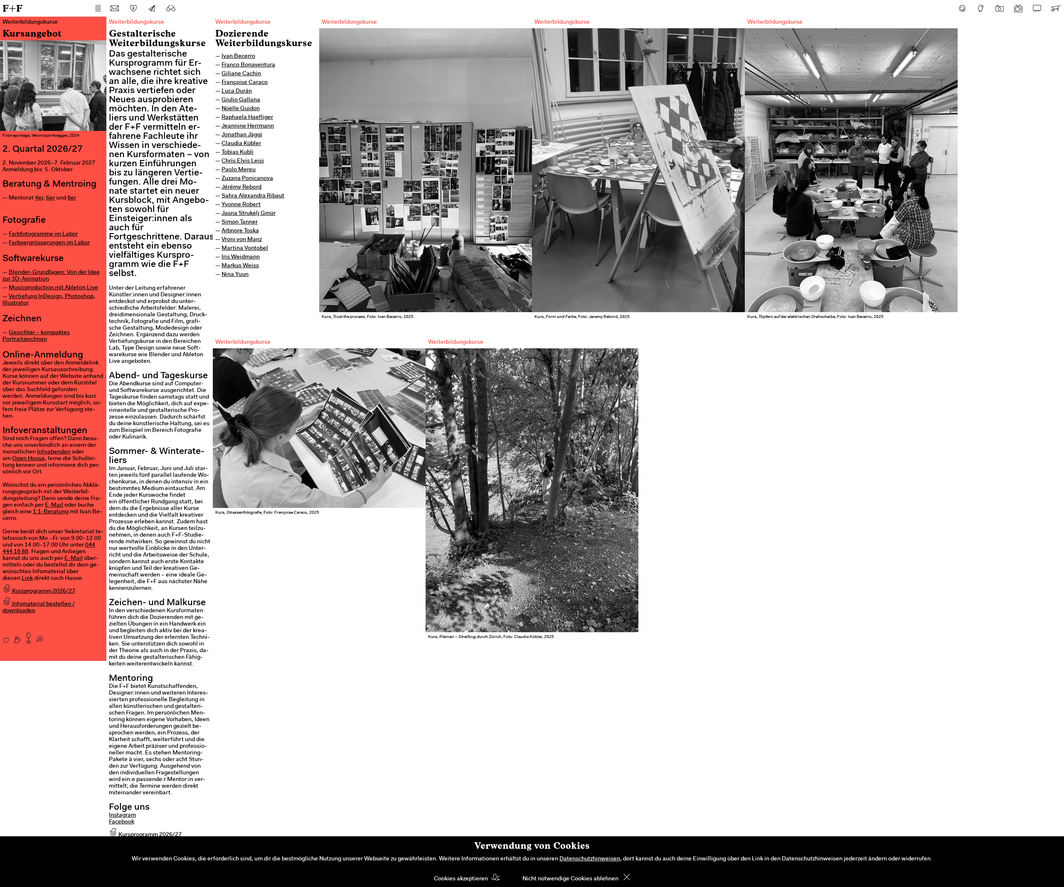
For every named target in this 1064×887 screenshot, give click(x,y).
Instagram (122, 815)
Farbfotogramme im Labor (43, 234)
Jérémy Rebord (241, 187)
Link (27, 578)
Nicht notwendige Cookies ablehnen (570, 879)
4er (39, 198)
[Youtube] (1018, 8)
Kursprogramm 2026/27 (43, 591)
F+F (12, 8)
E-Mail (54, 505)
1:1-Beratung (51, 512)
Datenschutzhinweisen (589, 859)
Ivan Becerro (238, 56)
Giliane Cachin (241, 74)
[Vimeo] (1037, 8)
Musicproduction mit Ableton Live (53, 288)
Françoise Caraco (245, 83)
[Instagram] (999, 8)
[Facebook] (962, 8)
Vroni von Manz (242, 240)
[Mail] (114, 8)
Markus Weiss (240, 266)
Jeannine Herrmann (248, 126)
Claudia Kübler (241, 144)
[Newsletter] (152, 8)
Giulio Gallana (241, 100)
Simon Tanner (240, 222)
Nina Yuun (235, 275)
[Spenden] (133, 8)
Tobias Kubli (238, 152)
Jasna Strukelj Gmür (249, 214)
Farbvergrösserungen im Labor (49, 243)
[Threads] (981, 8)
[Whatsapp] (39, 636)
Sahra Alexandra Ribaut (253, 196)
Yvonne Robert (241, 205)
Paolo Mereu (239, 170)
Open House (28, 459)
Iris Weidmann (241, 257)
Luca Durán (237, 91)
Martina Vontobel (245, 248)
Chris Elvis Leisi (243, 161)
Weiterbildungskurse (243, 22)
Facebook (121, 822)
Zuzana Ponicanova (247, 179)
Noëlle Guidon (241, 109)
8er (71, 198)
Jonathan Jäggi (242, 135)
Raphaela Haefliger (247, 118)
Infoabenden (54, 452)
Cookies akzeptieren (461, 879)
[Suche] (171, 8)
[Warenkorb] (1055, 8)
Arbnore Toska (240, 231)
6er (50, 198)
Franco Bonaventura (248, 65)
